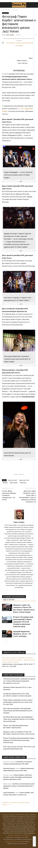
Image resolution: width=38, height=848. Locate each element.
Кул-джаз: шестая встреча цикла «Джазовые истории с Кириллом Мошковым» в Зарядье (19, 786)
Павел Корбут (10, 35)
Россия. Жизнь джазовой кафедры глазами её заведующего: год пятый (9, 495)
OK (34, 841)
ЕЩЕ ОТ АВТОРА (8, 599)
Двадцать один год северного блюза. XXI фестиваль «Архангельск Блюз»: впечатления (18, 733)
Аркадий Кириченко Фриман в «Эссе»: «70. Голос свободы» (22, 633)
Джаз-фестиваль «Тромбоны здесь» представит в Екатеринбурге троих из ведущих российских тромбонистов (27, 496)
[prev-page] (3, 641)
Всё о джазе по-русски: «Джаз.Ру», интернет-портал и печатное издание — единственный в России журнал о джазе (18, 660)
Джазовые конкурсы (5, 621)
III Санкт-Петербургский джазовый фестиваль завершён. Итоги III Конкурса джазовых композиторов (23, 621)
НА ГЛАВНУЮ (6, 10)
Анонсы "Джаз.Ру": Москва (5, 635)
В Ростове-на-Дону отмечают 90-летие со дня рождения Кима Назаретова (19, 748)
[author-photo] (19, 519)
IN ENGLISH (26, 835)
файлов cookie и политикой (13, 841)
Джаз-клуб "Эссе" (24, 480)
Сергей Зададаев (8, 792)
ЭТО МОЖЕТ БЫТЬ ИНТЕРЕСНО (14, 597)
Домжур (5, 482)
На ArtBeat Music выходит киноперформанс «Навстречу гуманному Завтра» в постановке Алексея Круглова (18, 719)
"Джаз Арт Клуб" (12, 480)
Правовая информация (15, 835)
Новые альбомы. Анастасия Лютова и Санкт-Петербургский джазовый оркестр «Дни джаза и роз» (17, 777)
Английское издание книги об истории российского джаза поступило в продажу (17, 695)
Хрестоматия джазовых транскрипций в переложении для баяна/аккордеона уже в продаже (17, 711)
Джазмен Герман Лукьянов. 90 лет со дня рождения (17, 688)
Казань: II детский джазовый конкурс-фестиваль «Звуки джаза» (16, 726)
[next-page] (6, 641)
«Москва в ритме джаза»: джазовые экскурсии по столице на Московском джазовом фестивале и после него (19, 681)
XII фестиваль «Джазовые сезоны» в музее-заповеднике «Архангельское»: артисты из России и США (18, 702)
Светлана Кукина (9, 768)
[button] (3, 5)
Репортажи (15, 10)
